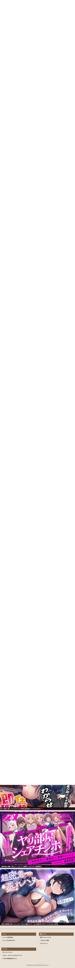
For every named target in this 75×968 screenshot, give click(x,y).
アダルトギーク (44, 943)
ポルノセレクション (7, 952)
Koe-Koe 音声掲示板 (7, 937)
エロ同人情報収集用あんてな (9, 958)
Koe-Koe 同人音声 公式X (8, 940)
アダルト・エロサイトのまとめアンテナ (12, 955)
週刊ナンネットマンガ (45, 937)
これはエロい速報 (44, 940)
